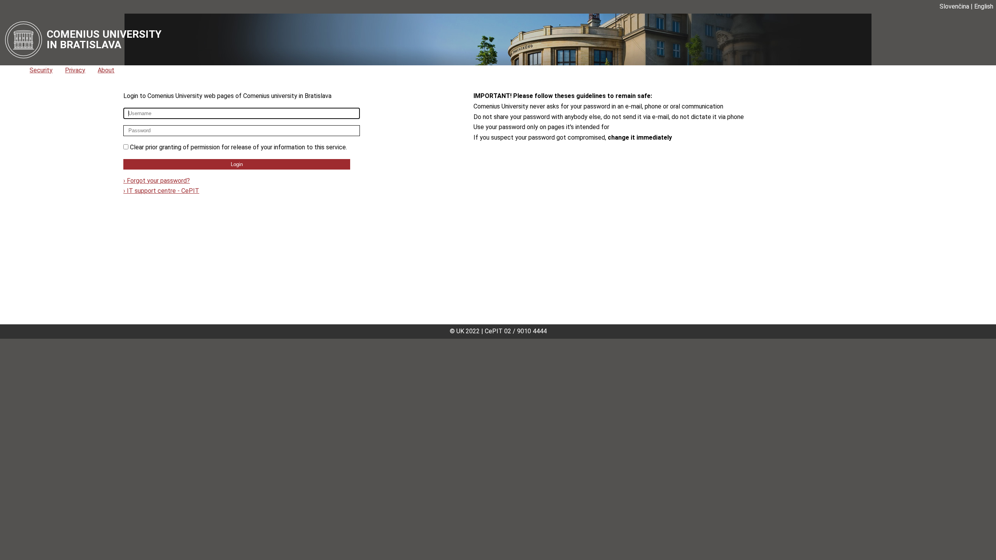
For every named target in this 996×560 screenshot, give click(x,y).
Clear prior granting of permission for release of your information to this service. (238, 147)
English (983, 6)
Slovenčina (954, 6)
